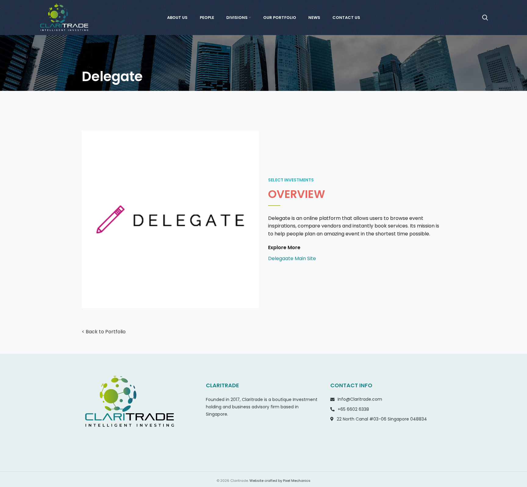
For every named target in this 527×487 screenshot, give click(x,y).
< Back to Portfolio (104, 331)
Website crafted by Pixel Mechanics (279, 480)
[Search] (485, 18)
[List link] (356, 259)
